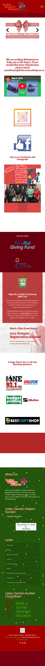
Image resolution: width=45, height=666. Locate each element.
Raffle (8, 583)
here (11, 333)
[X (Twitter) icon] (22, 658)
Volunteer (9, 560)
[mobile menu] (42, 6)
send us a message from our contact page (23, 357)
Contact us (10, 593)
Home (8, 565)
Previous (8, 37)
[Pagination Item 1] (22, 65)
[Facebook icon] (20, 658)
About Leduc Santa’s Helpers (16, 588)
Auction (9, 574)
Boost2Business (22, 654)
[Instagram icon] (25, 658)
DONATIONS (25, 328)
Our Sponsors (11, 579)
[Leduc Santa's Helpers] (20, 5)
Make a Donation (12, 569)
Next (36, 37)
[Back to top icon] (22, 645)
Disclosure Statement (12, 652)
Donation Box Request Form (16, 597)
